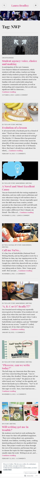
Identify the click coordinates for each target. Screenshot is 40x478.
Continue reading (9, 92)
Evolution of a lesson (14, 127)
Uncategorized (8, 58)
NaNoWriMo (20, 183)
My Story (11, 124)
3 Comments (20, 332)
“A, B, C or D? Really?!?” (16, 306)
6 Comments (21, 394)
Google (11, 245)
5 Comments (21, 153)
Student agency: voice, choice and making (19, 62)
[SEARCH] (4, 5)
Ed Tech (5, 124)
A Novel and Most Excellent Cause (18, 188)
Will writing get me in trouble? (15, 428)
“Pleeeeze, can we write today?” (16, 366)
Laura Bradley (20, 5)
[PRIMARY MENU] (35, 5)
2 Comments (20, 274)
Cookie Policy (7, 469)
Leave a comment (21, 95)
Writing (19, 124)
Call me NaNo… (11, 250)
